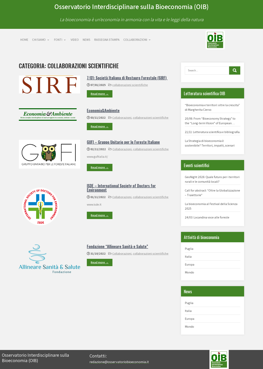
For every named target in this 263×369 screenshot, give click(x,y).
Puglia (189, 249)
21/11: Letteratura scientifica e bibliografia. (212, 132)
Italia (188, 257)
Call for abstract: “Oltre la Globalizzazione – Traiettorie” (212, 192)
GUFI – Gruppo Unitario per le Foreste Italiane (123, 142)
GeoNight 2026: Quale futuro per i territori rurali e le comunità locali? (212, 179)
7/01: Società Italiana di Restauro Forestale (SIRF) (127, 78)
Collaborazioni (122, 118)
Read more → (100, 94)
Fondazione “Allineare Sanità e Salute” (117, 246)
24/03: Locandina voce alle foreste (207, 217)
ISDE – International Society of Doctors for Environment (121, 188)
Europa (189, 264)
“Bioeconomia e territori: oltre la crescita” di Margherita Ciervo (212, 107)
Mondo (189, 272)
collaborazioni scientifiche (130, 85)
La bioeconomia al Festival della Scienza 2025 (211, 206)
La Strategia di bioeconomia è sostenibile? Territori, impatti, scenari (210, 143)
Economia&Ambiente (103, 110)
